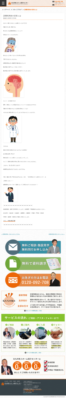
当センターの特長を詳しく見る (34, 310)
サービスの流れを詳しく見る (34, 352)
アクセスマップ (33, 393)
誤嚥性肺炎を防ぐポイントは (57, 234)
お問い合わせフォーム (60, 4)
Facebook (25, 393)
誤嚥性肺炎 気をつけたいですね (10, 234)
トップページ (6, 9)
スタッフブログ (17, 9)
